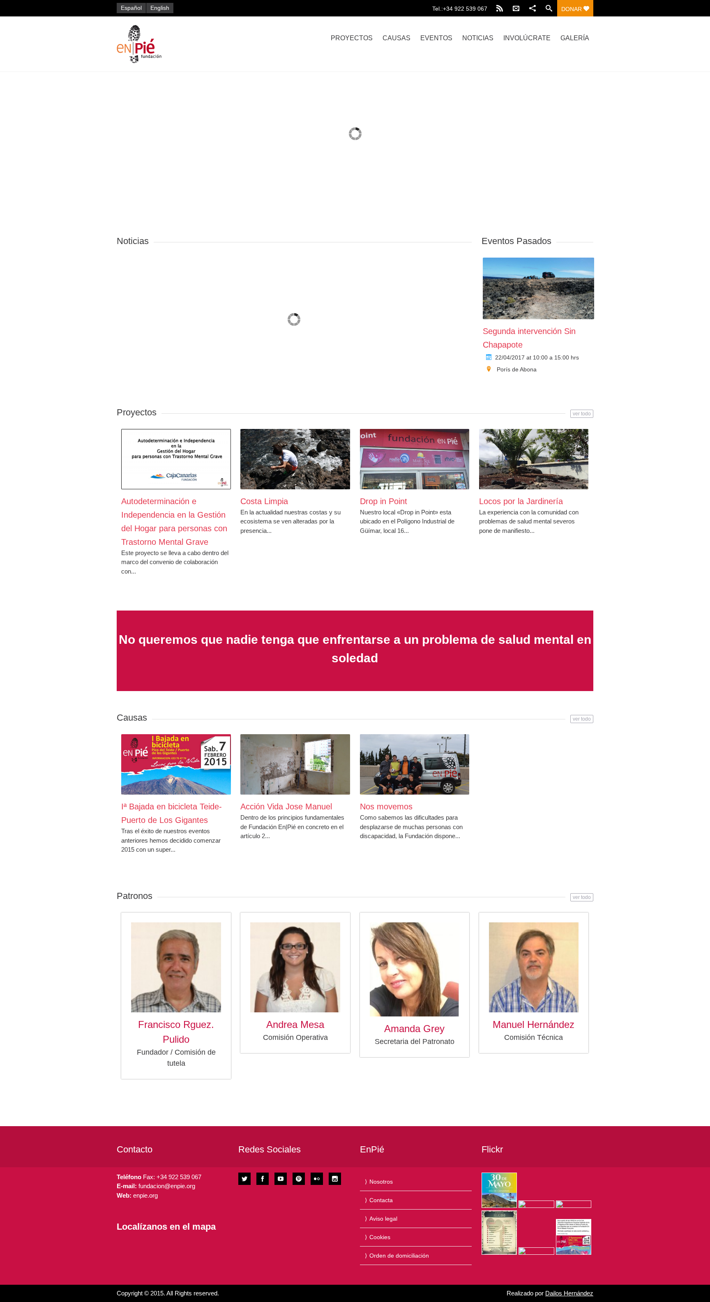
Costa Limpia (264, 501)
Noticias (477, 38)
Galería (574, 38)
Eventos (436, 38)
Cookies (379, 1237)
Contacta (381, 1200)
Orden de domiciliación (399, 1255)
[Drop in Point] (415, 459)
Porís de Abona (517, 369)
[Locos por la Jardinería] (534, 459)
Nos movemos (386, 806)
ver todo (582, 414)
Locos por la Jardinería (521, 501)
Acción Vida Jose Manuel (286, 806)
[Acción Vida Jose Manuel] (295, 764)
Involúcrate (527, 38)
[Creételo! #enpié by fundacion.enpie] (536, 1204)
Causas (396, 38)
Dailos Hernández (569, 1293)
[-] (188, 44)
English (159, 8)
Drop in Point (383, 501)
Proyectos (352, 38)
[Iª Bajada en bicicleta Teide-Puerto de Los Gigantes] (176, 764)
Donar (572, 9)
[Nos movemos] (415, 764)
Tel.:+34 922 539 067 (459, 8)
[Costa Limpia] (295, 459)
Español (131, 8)
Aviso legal (383, 1218)
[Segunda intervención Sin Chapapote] (539, 288)
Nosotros (381, 1181)
